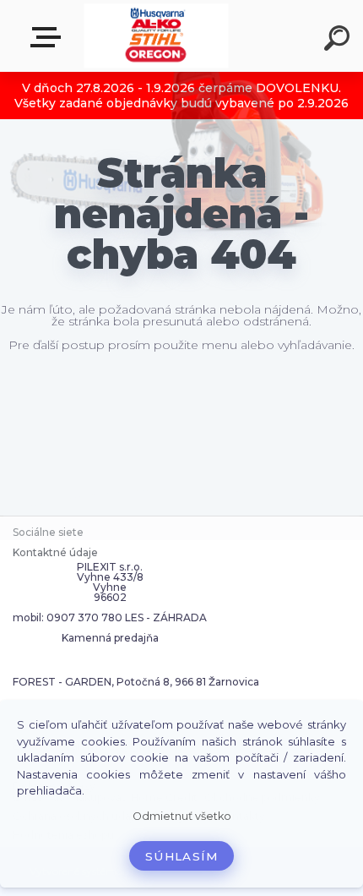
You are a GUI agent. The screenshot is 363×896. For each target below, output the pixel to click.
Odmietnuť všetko (182, 816)
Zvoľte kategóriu (49, 37)
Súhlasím (181, 856)
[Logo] (156, 35)
